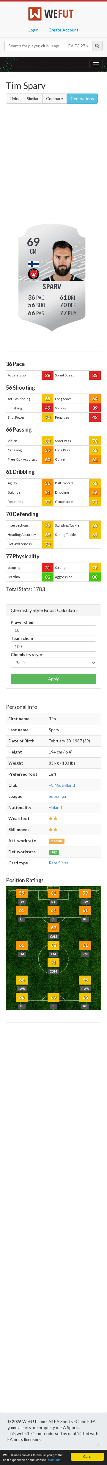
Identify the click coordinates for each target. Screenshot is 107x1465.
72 (94, 501)
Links (14, 98)
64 (94, 398)
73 (47, 501)
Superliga (57, 796)
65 (47, 398)
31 (47, 567)
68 (47, 441)
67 (94, 534)
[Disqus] (53, 1219)
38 (47, 375)
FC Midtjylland (62, 785)
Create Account (63, 29)
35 (94, 375)
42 (94, 417)
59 (47, 450)
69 (94, 525)
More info (54, 1460)
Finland (55, 807)
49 (47, 408)
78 (94, 567)
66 (21, 979)
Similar (33, 98)
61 (53, 893)
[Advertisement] (53, 162)
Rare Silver (58, 862)
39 (94, 408)
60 (47, 459)
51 (47, 492)
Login (34, 29)
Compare (54, 98)
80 (94, 577)
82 (47, 577)
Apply (53, 678)
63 (53, 927)
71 (53, 962)
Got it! (87, 1456)
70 (47, 417)
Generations (82, 98)
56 (47, 483)
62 (94, 459)
